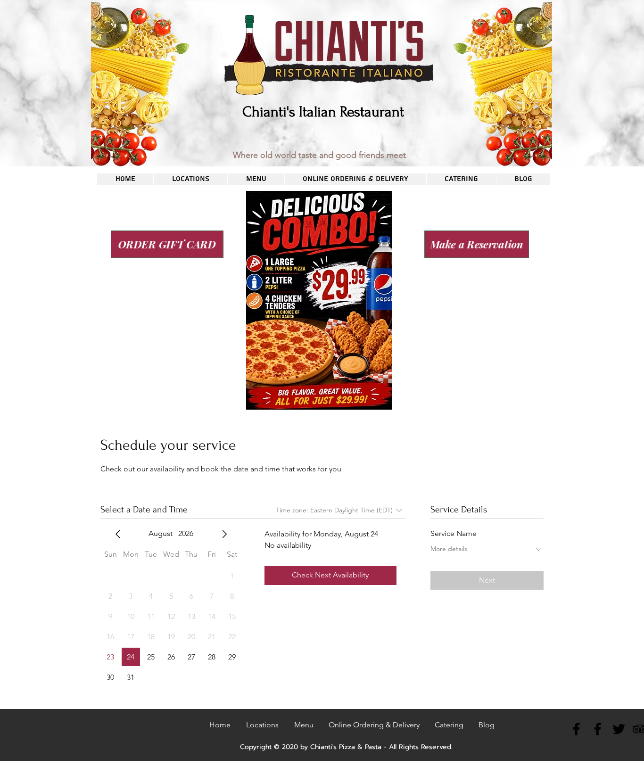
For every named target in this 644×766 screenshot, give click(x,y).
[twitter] (619, 729)
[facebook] (576, 729)
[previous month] (118, 534)
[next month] (224, 534)
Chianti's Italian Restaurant (323, 112)
